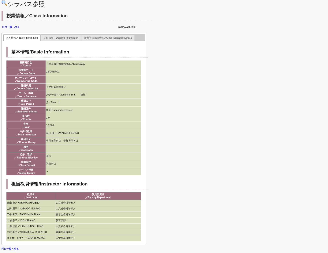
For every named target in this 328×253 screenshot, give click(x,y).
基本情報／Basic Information (22, 37)
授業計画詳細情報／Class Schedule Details (108, 37)
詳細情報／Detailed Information (61, 37)
